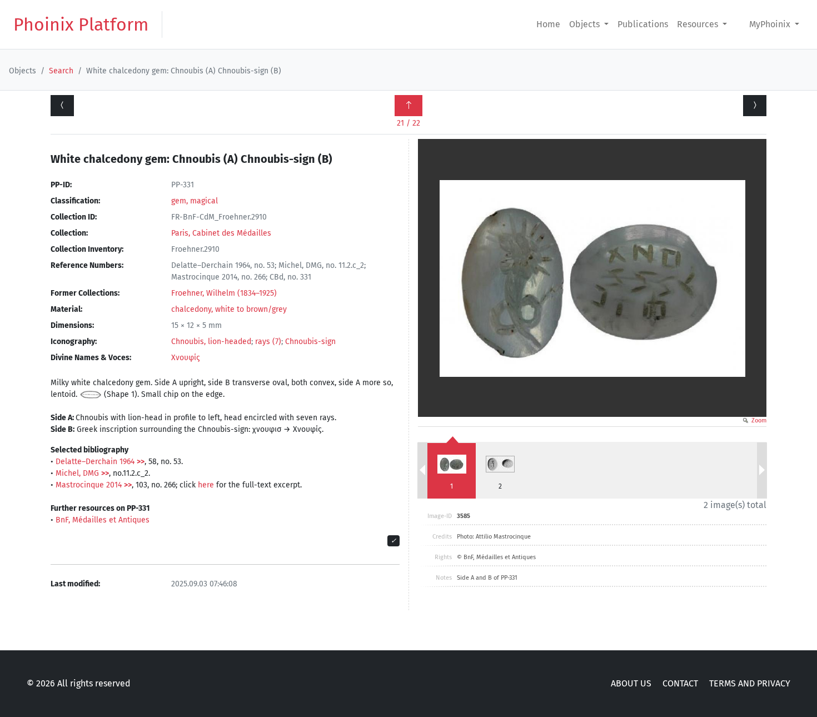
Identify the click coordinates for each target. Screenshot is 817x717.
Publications (642, 24)
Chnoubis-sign (310, 341)
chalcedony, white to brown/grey (229, 309)
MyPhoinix (771, 24)
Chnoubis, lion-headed (211, 341)
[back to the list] (408, 105)
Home (548, 24)
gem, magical (194, 201)
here (206, 485)
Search (61, 71)
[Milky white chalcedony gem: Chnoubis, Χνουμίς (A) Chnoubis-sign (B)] (62, 105)
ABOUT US (631, 683)
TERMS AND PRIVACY (749, 683)
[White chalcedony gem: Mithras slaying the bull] (754, 105)
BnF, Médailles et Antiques (103, 520)
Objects (585, 24)
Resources (698, 24)
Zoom (758, 420)
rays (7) (268, 341)
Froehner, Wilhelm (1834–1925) (224, 293)
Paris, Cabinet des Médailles (221, 233)
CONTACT (680, 683)
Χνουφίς (185, 357)
